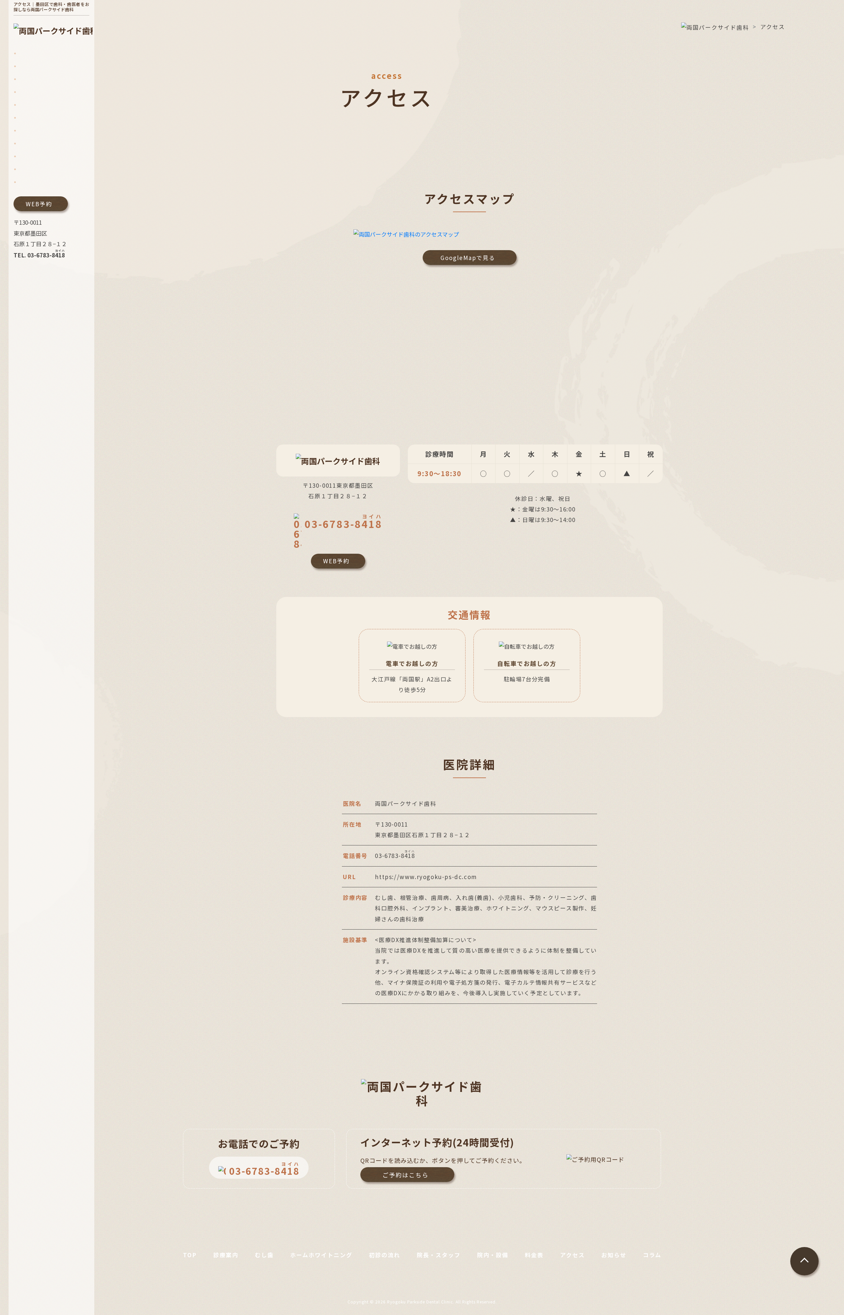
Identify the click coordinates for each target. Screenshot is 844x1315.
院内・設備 (492, 1255)
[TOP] (26, 53)
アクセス (572, 1255)
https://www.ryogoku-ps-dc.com (426, 876)
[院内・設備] (34, 130)
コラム (652, 1255)
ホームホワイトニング (321, 1255)
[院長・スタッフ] (40, 117)
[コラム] (29, 182)
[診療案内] (31, 66)
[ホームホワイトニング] (48, 91)
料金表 (534, 1255)
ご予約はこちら (405, 1174)
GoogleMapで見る (467, 257)
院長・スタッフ (439, 1255)
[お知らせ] (31, 169)
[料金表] (29, 143)
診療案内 (225, 1255)
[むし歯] (29, 79)
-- (343, 522)
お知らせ (613, 1255)
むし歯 (264, 1255)
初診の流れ (384, 1255)
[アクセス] (31, 156)
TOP (190, 1255)
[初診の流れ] (34, 104)
